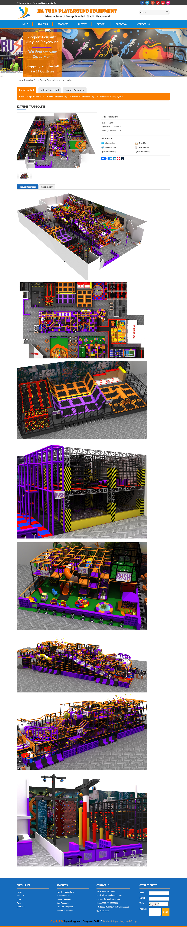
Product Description (27, 187)
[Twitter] (147, 3)
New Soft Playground (65, 907)
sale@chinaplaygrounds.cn (111, 895)
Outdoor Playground (74, 90)
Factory (101, 24)
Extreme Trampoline (83, 96)
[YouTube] (163, 3)
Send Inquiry (47, 187)
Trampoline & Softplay (111, 96)
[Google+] (153, 3)
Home (25, 24)
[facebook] (142, 3)
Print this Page (110, 147)
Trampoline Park (26, 90)
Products (63, 24)
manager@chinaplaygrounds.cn (109, 899)
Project (82, 24)
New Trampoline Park (32, 96)
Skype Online (110, 143)
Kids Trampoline (58, 96)
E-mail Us (142, 143)
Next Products (143, 151)
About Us (43, 24)
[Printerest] (158, 3)
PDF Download (144, 147)
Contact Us (143, 24)
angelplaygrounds (108, 891)
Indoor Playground (50, 90)
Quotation (121, 24)
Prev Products (109, 151)
